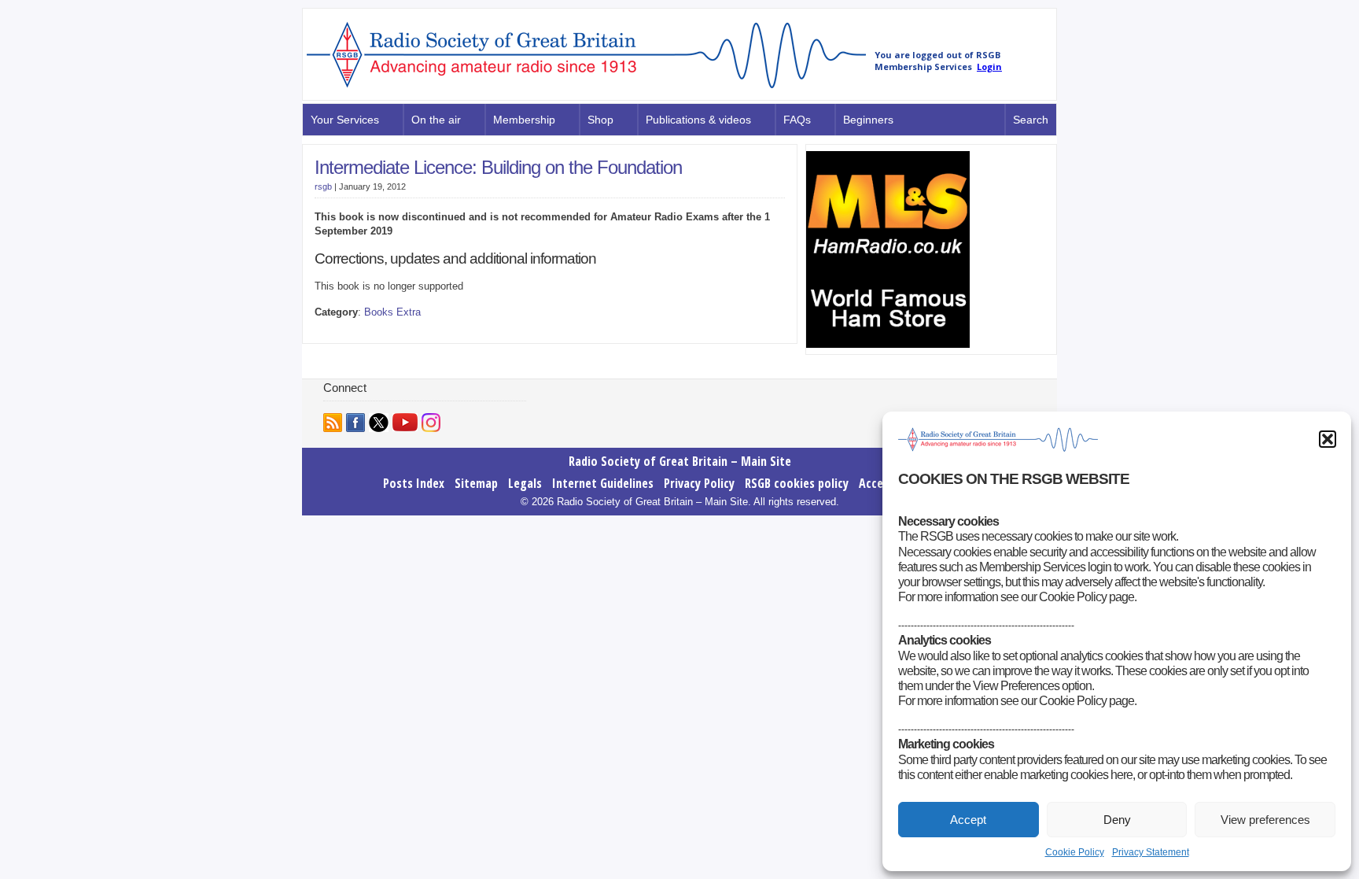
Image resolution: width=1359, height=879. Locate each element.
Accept (968, 819)
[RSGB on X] (379, 422)
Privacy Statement (1150, 852)
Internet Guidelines (603, 483)
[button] (1327, 439)
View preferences (1265, 819)
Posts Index (413, 483)
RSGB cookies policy (797, 483)
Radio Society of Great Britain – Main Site (680, 461)
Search (1030, 119)
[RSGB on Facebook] (355, 422)
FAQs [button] (797, 119)
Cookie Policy (1074, 852)
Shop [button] (600, 119)
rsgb (323, 186)
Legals (525, 483)
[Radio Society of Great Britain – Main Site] (586, 88)
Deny (1117, 819)
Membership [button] (524, 119)
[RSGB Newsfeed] (332, 422)
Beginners (868, 119)
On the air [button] (436, 119)
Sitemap (476, 483)
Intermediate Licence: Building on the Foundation (498, 167)
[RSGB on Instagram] (431, 422)
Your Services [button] (345, 119)
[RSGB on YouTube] (405, 422)
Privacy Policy (699, 483)
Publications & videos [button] (698, 119)
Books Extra (392, 312)
